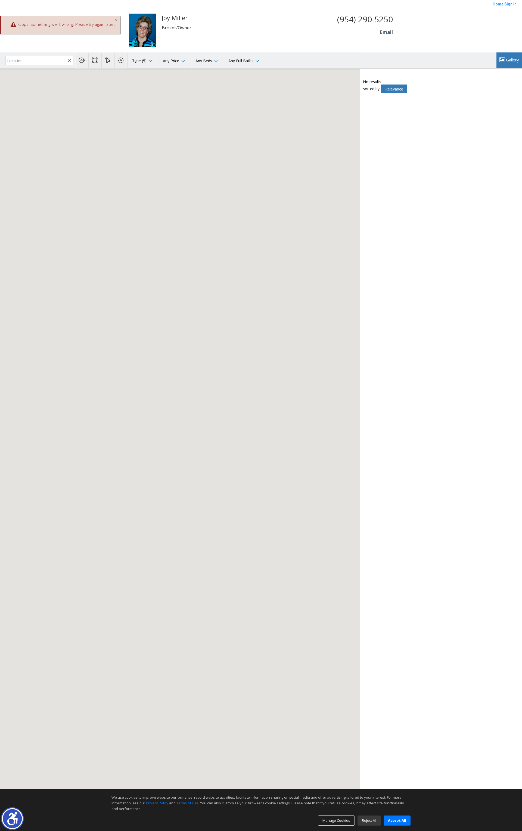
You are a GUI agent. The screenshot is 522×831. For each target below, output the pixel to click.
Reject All (369, 820)
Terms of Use (187, 803)
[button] (12, 818)
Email (386, 32)
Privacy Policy (157, 803)
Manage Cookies (336, 820)
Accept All (397, 820)
